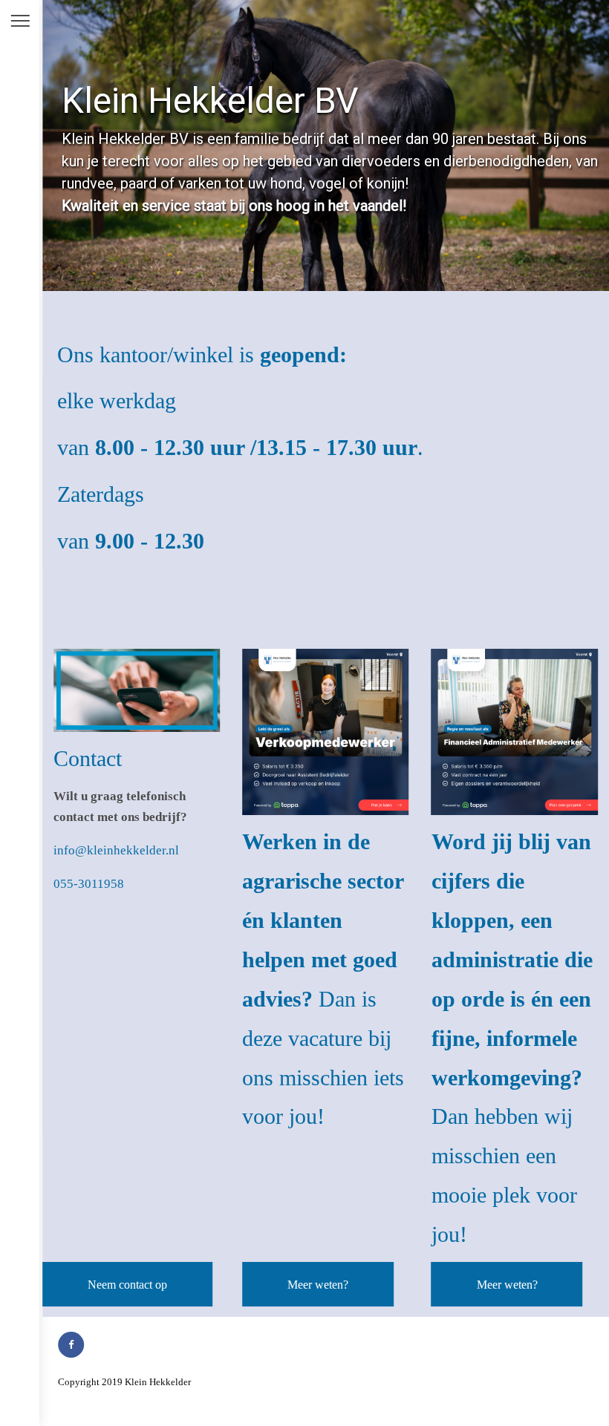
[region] (325, 145)
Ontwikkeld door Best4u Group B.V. (130, 1401)
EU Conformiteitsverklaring (416, 1381)
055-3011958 (88, 884)
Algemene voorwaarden (238, 1381)
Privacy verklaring (323, 1381)
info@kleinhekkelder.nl (116, 850)
